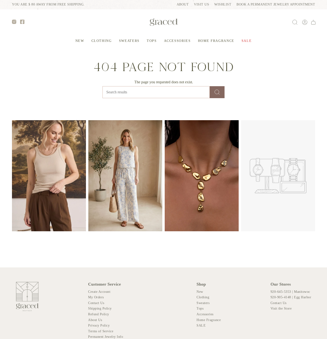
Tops (200, 308)
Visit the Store (281, 308)
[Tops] (49, 175)
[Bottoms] (125, 175)
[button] (101, 41)
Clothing (203, 297)
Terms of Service (100, 331)
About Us (95, 320)
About (183, 4)
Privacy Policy (99, 325)
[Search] (217, 92)
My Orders (96, 297)
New (200, 292)
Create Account (99, 292)
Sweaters (203, 303)
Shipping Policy (100, 308)
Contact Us (96, 303)
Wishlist (222, 4)
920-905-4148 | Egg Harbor (291, 297)
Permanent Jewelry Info (105, 337)
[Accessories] (202, 175)
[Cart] (313, 22)
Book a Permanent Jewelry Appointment (276, 4)
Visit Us (201, 4)
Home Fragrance (209, 320)
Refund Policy (98, 314)
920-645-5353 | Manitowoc (290, 292)
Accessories (205, 314)
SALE (201, 325)
